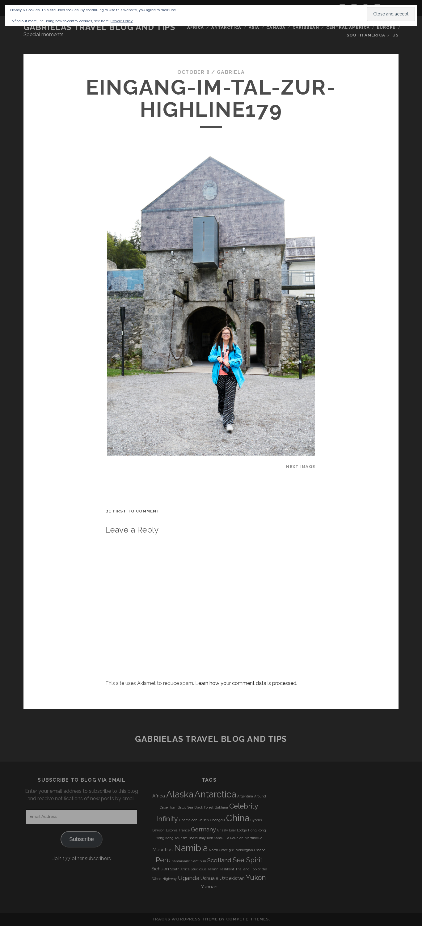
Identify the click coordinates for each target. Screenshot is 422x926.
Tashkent (227, 869)
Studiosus (198, 869)
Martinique (253, 838)
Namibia (191, 848)
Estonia (172, 830)
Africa (195, 27)
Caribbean (306, 27)
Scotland (219, 860)
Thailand (242, 869)
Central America (348, 27)
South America (366, 35)
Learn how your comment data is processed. (246, 683)
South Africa (180, 869)
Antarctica (226, 27)
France (184, 830)
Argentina (245, 796)
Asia (254, 27)
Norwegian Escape (250, 850)
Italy (202, 838)
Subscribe (81, 839)
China (237, 818)
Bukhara (221, 807)
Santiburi (199, 861)
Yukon (256, 877)
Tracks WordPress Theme (185, 919)
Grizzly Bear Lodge (232, 830)
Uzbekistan (232, 878)
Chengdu (217, 820)
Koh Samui (215, 838)
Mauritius (163, 849)
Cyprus (256, 820)
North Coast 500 (221, 850)
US (395, 35)
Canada (275, 27)
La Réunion (234, 838)
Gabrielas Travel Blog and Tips (99, 27)
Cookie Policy (122, 21)
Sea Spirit (248, 860)
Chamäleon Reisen (194, 820)
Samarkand (181, 861)
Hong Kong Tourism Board (177, 838)
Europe (386, 27)
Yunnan (209, 887)
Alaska (179, 794)
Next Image (300, 466)
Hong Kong (257, 830)
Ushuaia (209, 878)
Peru (163, 860)
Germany (203, 829)
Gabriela (231, 72)
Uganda (188, 877)
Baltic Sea (185, 807)
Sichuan (160, 869)
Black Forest (203, 807)
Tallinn (213, 869)
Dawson (158, 830)
